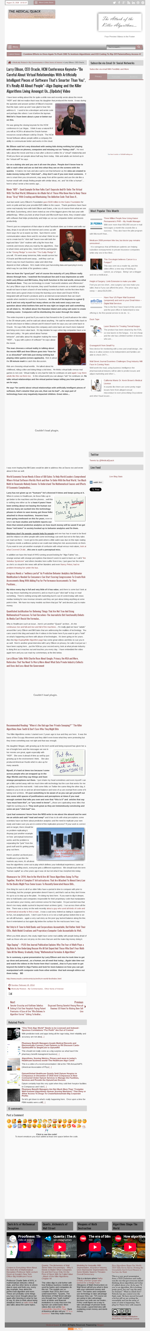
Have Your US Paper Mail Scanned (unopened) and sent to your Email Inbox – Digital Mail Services (123, 300)
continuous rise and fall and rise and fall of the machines (31, 627)
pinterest (142, 2)
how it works (114, 154)
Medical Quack (53, 1325)
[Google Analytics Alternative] (75, 1329)
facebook (119, 2)
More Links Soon (46, 2)
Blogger (100, 1325)
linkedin (133, 2)
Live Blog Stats (116, 476)
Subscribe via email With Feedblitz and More (109, 69)
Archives (134, 77)
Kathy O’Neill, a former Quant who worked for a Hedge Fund (90, 1280)
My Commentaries (35, 989)
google (123, 2)
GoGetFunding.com (127, 154)
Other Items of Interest (53, 989)
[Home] (9, 62)
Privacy (98, 76)
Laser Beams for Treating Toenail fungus (122, 326)
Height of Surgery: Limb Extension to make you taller (113, 281)
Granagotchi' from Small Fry (102, 345)
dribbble (138, 2)
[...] (43, 1037)
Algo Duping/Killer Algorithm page (28, 640)
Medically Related (19, 989)
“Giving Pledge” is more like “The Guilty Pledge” (33, 252)
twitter (114, 2)
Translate (116, 77)
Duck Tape (94, 319)
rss (128, 2)
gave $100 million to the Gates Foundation (61, 202)
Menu (15, 47)
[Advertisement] (73, 29)
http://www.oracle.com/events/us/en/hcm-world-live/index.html (34, 979)
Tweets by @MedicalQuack (102, 460)
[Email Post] (10, 994)
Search (139, 47)
